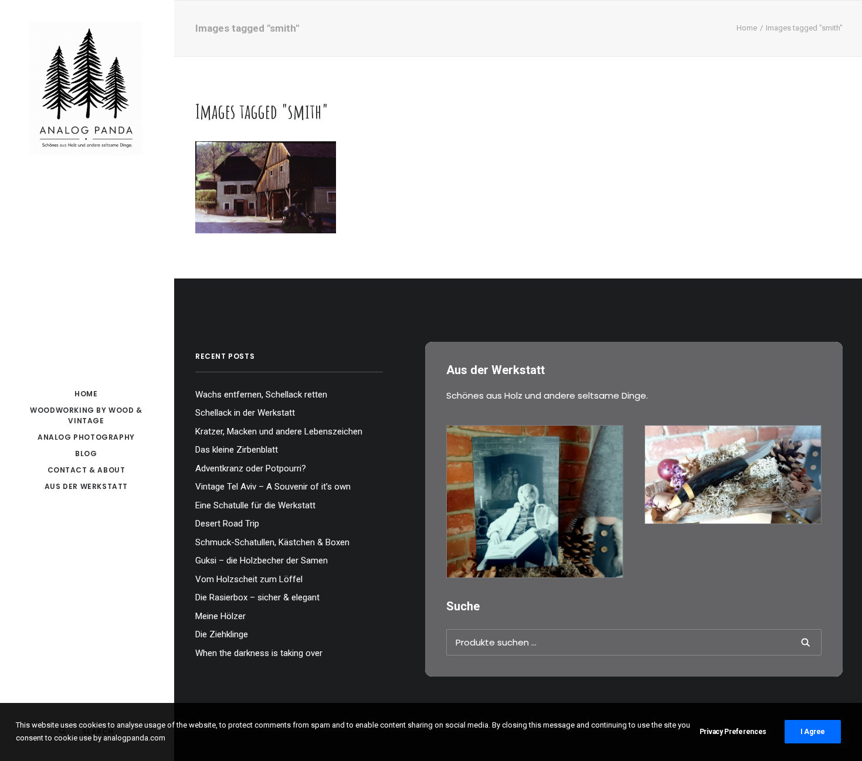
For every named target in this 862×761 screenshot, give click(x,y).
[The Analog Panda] (86, 89)
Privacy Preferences (733, 732)
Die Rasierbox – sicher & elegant (257, 597)
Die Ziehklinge (221, 634)
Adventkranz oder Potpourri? (250, 468)
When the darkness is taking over (259, 653)
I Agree (812, 732)
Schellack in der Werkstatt (245, 412)
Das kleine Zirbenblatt (236, 449)
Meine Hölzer (220, 616)
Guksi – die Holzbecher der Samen (261, 560)
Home (747, 27)
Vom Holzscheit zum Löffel (249, 579)
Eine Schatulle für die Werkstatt (255, 505)
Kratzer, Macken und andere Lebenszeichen (278, 431)
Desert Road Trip (227, 523)
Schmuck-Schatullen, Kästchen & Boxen (272, 542)
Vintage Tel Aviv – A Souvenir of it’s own (273, 486)
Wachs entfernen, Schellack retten (261, 394)
